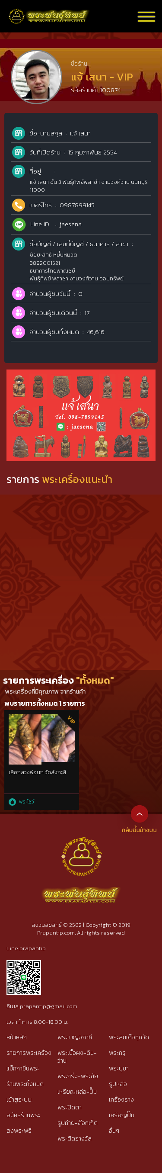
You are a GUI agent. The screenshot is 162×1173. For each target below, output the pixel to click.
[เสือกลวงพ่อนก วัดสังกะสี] (42, 719)
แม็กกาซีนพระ (22, 1068)
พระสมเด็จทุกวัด (129, 1037)
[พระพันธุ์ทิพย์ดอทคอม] (49, 13)
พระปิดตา (69, 1107)
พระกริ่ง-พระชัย (77, 1076)
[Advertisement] (81, 584)
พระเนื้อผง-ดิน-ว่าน (77, 1056)
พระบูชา (119, 1068)
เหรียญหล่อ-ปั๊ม (77, 1091)
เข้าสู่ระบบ (19, 1099)
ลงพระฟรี (19, 1130)
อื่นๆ (114, 1130)
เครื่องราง (121, 1099)
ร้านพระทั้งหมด (25, 1084)
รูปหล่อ (118, 1084)
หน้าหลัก (16, 1037)
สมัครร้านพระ (23, 1115)
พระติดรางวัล (74, 1138)
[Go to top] (139, 813)
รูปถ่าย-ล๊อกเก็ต (77, 1123)
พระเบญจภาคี (74, 1037)
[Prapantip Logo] (81, 843)
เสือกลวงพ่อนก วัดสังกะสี (37, 772)
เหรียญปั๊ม (121, 1115)
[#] (23, 964)
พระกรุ (117, 1052)
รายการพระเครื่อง (28, 1052)
